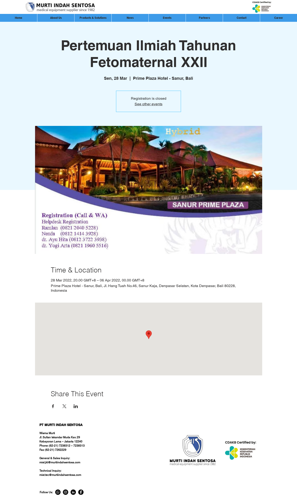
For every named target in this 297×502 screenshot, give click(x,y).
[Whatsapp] (58, 492)
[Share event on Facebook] (53, 406)
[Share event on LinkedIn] (76, 406)
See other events (148, 104)
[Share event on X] (64, 406)
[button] (204, 18)
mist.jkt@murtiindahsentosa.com (59, 462)
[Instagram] (65, 492)
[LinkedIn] (73, 492)
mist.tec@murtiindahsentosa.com (60, 474)
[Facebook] (81, 492)
